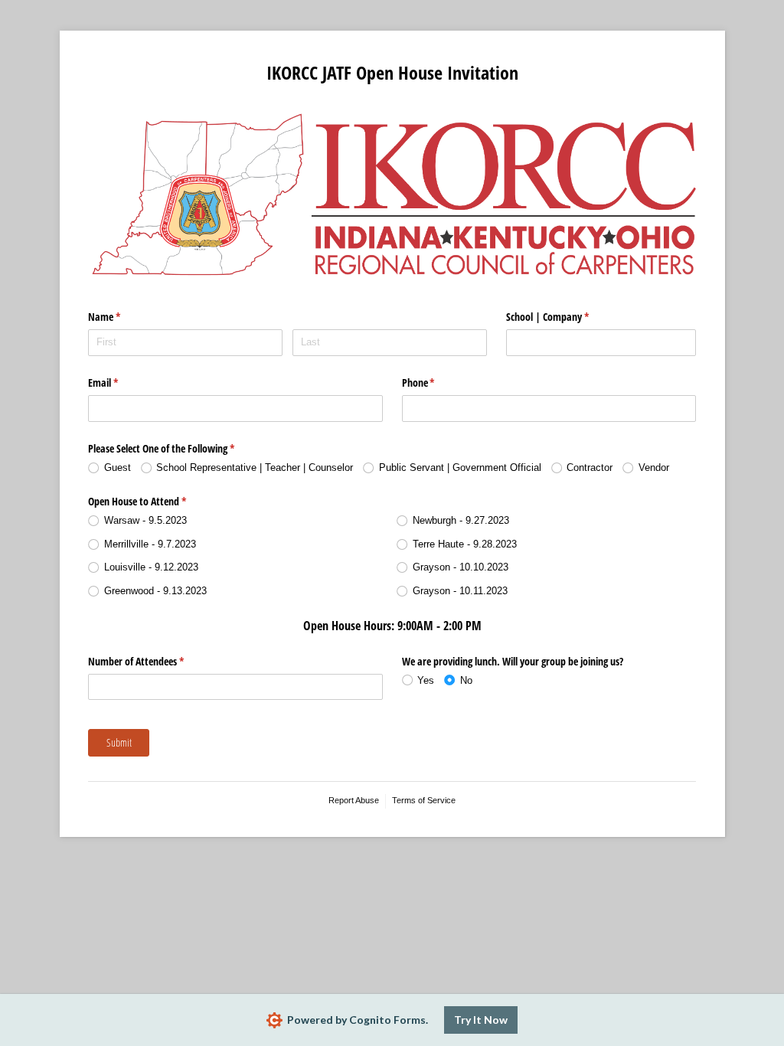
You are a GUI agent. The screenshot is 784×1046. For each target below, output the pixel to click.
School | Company (565, 316)
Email (121, 382)
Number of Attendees (154, 661)
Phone (436, 382)
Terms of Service (424, 800)
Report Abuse (353, 800)
